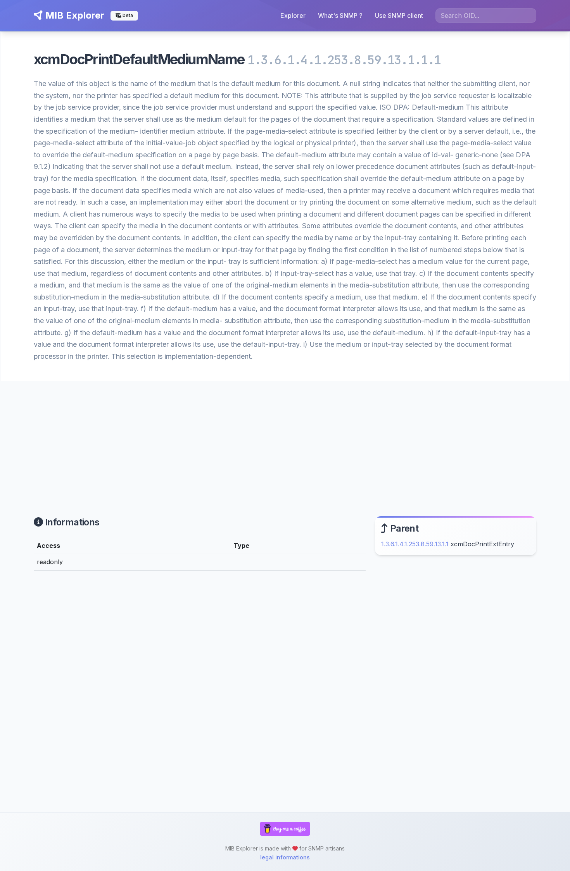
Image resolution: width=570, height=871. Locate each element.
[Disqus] (200, 683)
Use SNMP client (399, 15)
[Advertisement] (285, 439)
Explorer (293, 15)
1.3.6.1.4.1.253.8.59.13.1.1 (415, 544)
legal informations (285, 857)
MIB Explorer (73, 15)
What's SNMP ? (340, 15)
